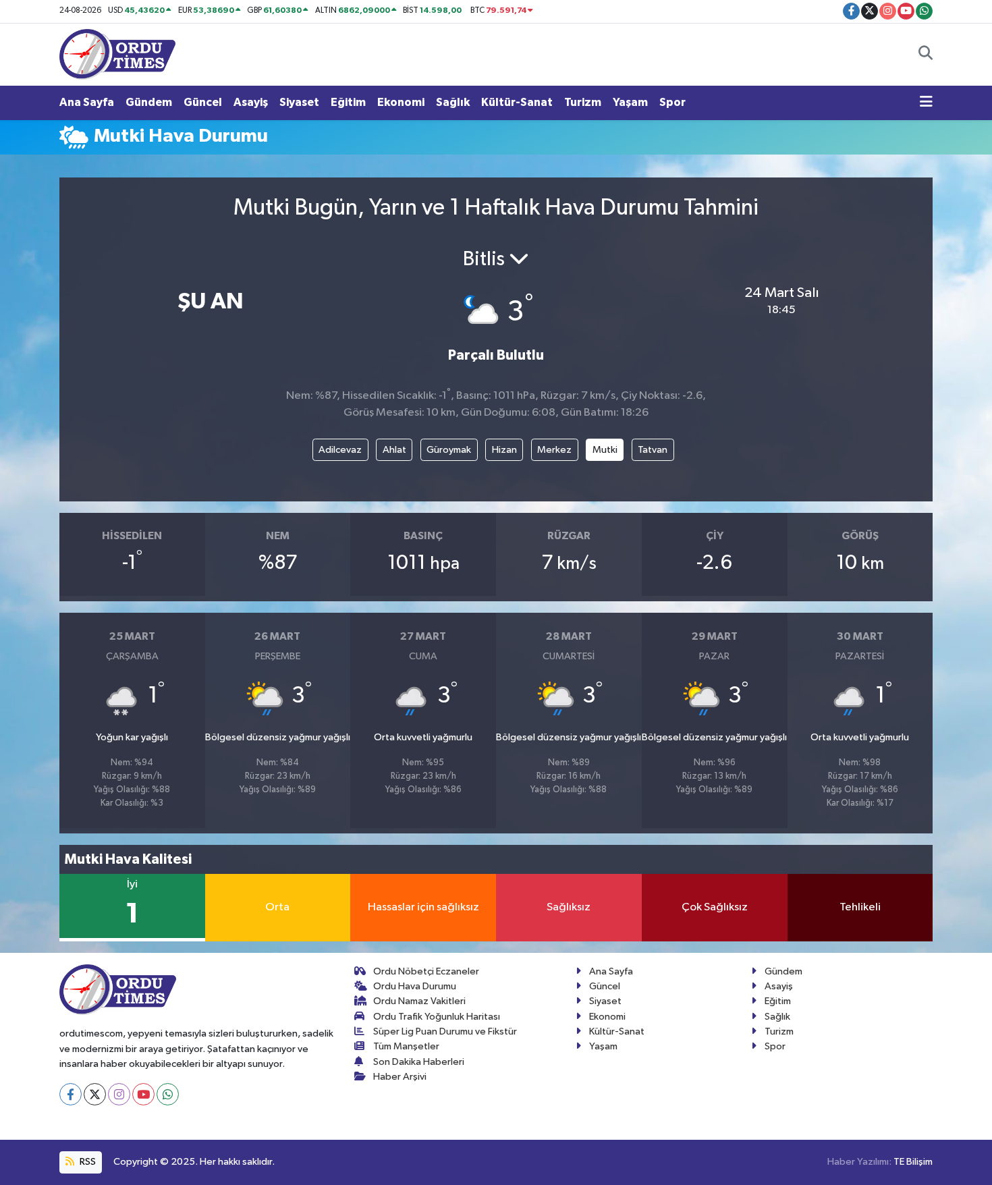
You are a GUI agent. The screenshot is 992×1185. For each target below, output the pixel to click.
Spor (672, 102)
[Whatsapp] (168, 1094)
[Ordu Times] (117, 54)
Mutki (605, 450)
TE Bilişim (913, 1162)
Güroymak (448, 450)
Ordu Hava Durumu (414, 986)
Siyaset (299, 102)
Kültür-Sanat (517, 102)
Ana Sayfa (86, 102)
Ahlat (394, 450)
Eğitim (348, 102)
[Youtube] (143, 1094)
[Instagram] (119, 1094)
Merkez (554, 450)
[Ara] (925, 54)
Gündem (149, 102)
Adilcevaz (340, 450)
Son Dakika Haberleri (418, 1062)
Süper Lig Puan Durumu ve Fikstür (445, 1031)
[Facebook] (70, 1094)
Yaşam (630, 102)
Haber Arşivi (399, 1077)
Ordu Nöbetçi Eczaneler (426, 971)
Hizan (504, 450)
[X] (95, 1094)
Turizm (582, 102)
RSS (87, 1162)
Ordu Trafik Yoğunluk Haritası (436, 1017)
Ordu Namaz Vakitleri (419, 1001)
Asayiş (250, 102)
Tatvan (652, 450)
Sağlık (453, 102)
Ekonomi (400, 102)
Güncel (203, 102)
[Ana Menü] (926, 102)
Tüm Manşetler (406, 1046)
